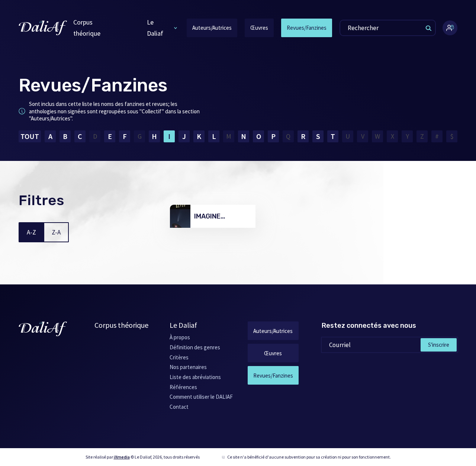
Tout (29, 136)
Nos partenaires (188, 366)
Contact (179, 406)
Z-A (56, 232)
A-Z (31, 232)
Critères (179, 357)
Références (183, 387)
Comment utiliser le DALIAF (201, 396)
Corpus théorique (86, 28)
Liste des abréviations (195, 377)
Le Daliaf (155, 28)
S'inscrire (438, 344)
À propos (180, 337)
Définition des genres (195, 347)
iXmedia (122, 457)
